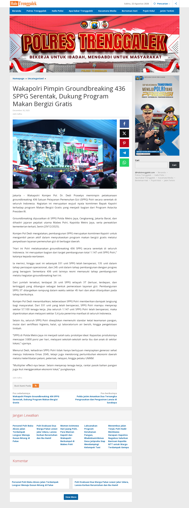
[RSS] (35, 386)
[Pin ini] (124, 143)
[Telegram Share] (124, 153)
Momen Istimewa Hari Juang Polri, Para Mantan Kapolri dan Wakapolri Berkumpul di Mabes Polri (69, 435)
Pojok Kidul (156, 180)
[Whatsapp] (124, 162)
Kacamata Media (165, 177)
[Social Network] (175, 3)
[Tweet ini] (124, 133)
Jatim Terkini (169, 180)
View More (70, 497)
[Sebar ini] (124, 124)
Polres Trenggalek (143, 175)
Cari (137, 160)
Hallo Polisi (159, 175)
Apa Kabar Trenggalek (145, 177)
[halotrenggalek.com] (23, 3)
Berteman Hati (141, 180)
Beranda (162, 172)
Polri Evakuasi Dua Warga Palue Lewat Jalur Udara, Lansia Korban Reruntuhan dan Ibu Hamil (47, 431)
